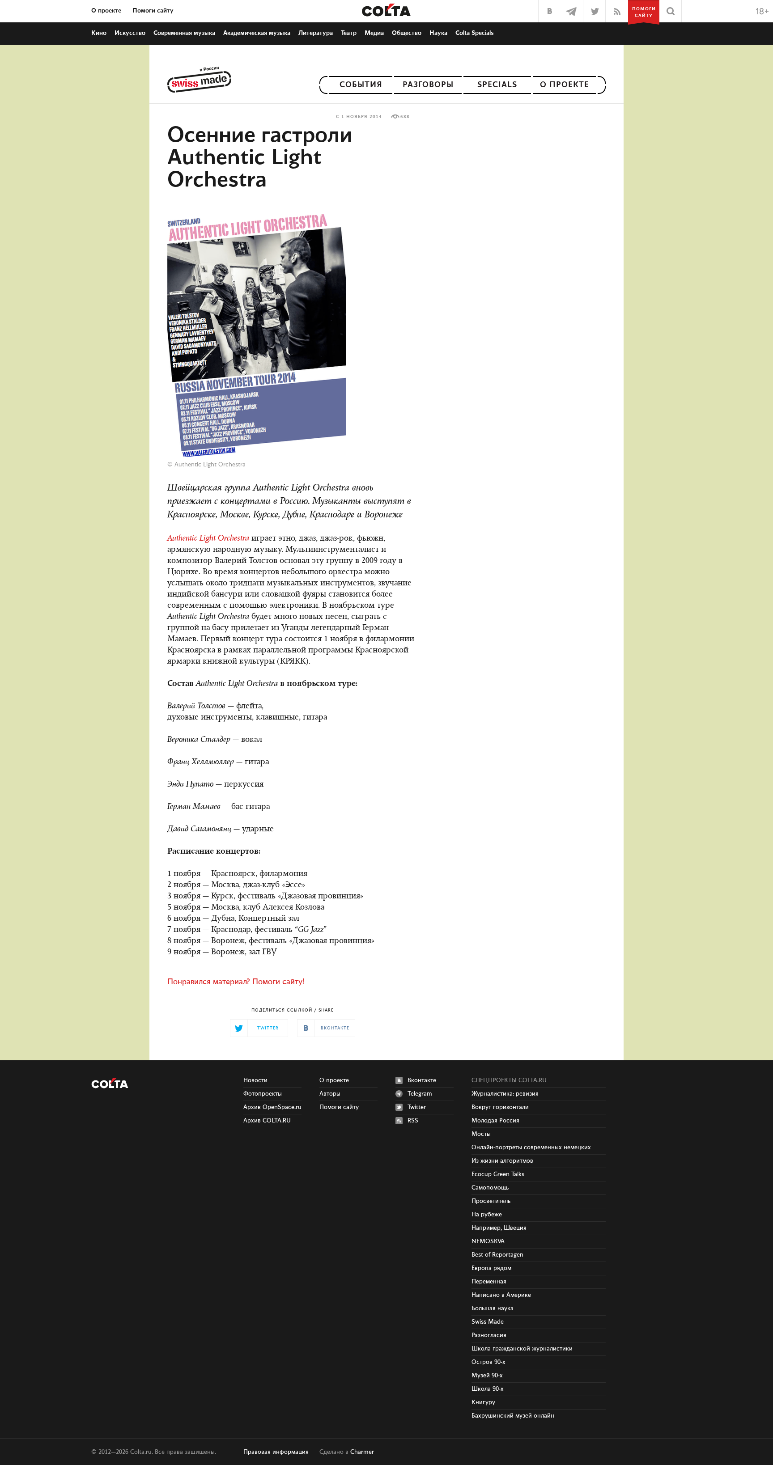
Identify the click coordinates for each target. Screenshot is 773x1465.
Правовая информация (276, 1452)
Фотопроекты (262, 1094)
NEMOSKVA (488, 1241)
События (361, 85)
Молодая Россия (495, 1121)
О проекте (106, 11)
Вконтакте (422, 1080)
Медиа (374, 33)
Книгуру (483, 1402)
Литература (315, 33)
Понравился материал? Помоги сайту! (235, 982)
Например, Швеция (499, 1228)
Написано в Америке (501, 1295)
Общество (406, 33)
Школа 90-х (487, 1389)
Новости (255, 1080)
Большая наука (492, 1308)
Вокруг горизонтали (500, 1107)
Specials (497, 85)
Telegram (420, 1094)
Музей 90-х (487, 1375)
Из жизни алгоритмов (502, 1161)
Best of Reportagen (497, 1255)
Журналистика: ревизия (505, 1094)
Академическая (256, 33)
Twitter (417, 1107)
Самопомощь (490, 1188)
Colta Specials (474, 33)
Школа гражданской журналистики (522, 1349)
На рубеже (486, 1214)
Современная (184, 33)
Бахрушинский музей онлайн (512, 1416)
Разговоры (428, 85)
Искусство (130, 33)
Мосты (481, 1134)
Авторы (329, 1094)
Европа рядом (491, 1268)
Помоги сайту (153, 11)
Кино (98, 33)
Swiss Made (487, 1322)
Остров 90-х (488, 1362)
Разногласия (488, 1335)
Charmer (362, 1452)
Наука (438, 33)
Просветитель (490, 1201)
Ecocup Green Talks (497, 1174)
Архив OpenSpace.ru (272, 1107)
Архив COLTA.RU (267, 1121)
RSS (413, 1121)
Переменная (488, 1282)
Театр (349, 33)
